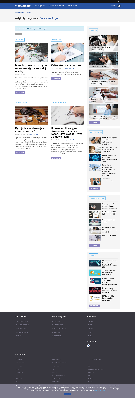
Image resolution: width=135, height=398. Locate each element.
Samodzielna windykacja (58, 375)
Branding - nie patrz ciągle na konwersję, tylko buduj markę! (31, 68)
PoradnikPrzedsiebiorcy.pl (59, 363)
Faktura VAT (19, 378)
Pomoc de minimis (56, 366)
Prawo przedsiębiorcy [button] (57, 6)
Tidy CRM (90, 381)
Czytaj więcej (20, 92)
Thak (89, 366)
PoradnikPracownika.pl (94, 359)
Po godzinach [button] (73, 6)
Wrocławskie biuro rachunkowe (96, 369)
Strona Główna (19, 12)
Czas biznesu (19, 372)
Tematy (29, 12)
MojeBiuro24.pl (56, 359)
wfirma (113, 6)
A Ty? (17, 369)
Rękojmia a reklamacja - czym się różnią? (29, 130)
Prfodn (53, 369)
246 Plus (90, 375)
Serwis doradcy (56, 378)
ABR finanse (19, 366)
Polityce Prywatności (99, 390)
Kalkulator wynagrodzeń (66, 65)
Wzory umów (91, 372)
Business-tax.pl (20, 363)
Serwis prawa (55, 381)
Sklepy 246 (90, 378)
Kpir (17, 381)
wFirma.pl (19, 359)
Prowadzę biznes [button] (40, 6)
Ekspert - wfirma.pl (69, 68)
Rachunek (54, 372)
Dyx (17, 375)
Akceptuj (67, 394)
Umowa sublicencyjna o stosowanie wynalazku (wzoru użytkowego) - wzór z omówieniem (67, 132)
